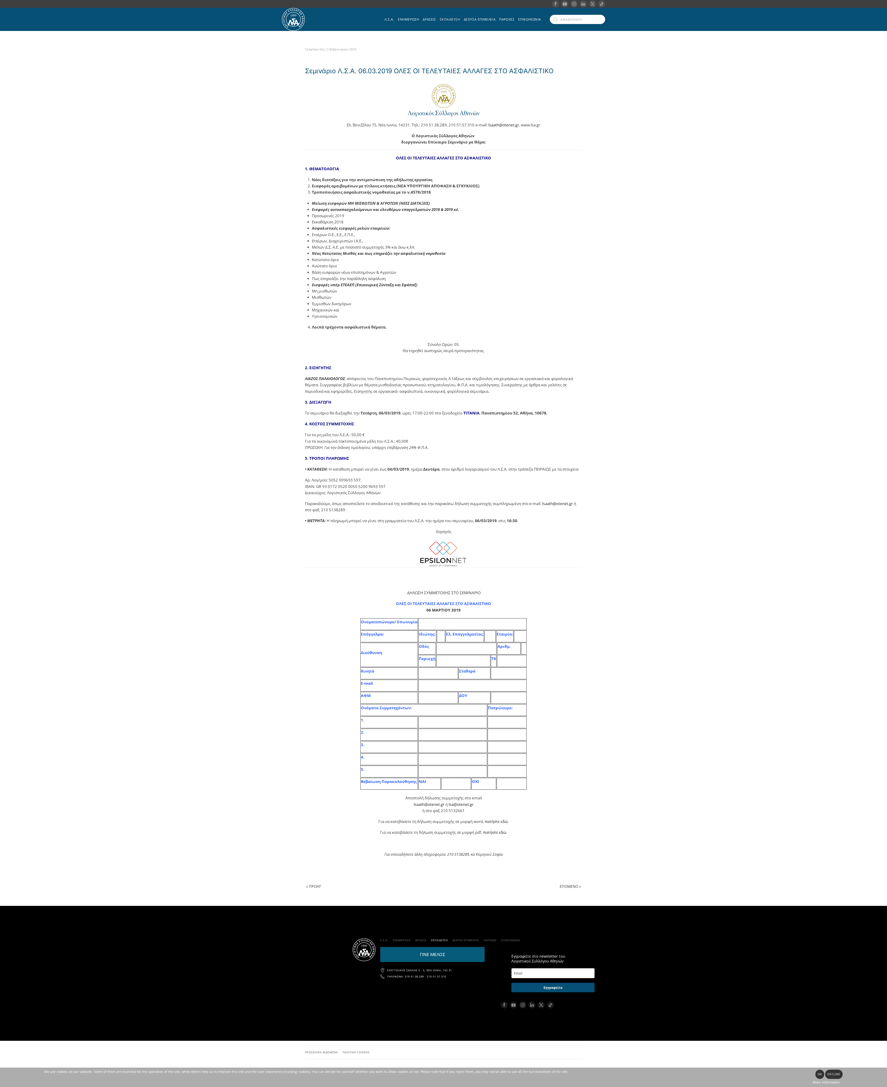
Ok (820, 1074)
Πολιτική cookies (356, 1052)
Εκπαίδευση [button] (450, 19)
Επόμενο (569, 886)
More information (826, 1082)
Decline (833, 1074)
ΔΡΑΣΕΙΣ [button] (429, 19)
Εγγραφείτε (553, 987)
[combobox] (577, 19)
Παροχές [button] (506, 19)
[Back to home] (294, 19)
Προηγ (315, 886)
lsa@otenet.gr (461, 804)
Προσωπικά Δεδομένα (321, 1052)
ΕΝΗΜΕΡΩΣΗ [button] (408, 19)
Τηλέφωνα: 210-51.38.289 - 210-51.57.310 (416, 976)
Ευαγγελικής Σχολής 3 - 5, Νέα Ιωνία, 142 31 (419, 970)
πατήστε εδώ (496, 821)
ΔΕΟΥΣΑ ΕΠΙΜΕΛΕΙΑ (480, 19)
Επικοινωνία (529, 19)
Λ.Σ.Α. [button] (389, 19)
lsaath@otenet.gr (503, 125)
